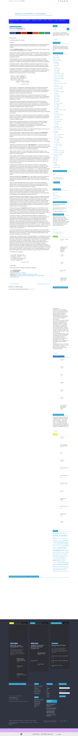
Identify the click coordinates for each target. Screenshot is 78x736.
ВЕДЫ (55, 147)
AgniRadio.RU (55, 45)
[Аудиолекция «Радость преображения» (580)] (33, 652)
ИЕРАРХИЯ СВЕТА (57, 103)
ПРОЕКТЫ (54, 159)
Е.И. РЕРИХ (56, 140)
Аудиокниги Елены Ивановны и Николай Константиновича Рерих (21, 659)
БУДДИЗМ (55, 157)
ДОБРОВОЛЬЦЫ (37, 701)
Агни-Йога (62, 437)
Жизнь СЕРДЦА (63, 270)
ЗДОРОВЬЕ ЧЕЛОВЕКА (58, 76)
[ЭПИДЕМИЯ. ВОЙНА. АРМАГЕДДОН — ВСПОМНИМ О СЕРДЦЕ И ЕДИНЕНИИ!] (56, 246)
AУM (61, 452)
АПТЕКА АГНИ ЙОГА (57, 75)
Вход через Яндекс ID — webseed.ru (7, 729)
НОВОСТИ (55, 55)
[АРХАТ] (56, 374)
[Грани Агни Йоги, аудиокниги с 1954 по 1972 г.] (12, 673)
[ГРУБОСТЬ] (56, 358)
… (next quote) (55, 39)
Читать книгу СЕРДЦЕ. (57, 231)
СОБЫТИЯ (54, 160)
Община (61, 521)
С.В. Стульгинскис (57, 145)
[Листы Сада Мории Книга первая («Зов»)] (56, 444)
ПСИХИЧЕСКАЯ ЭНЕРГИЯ (58, 91)
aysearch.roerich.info (56, 205)
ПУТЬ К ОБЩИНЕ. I (22, 273)
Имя (54, 173)
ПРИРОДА (56, 101)
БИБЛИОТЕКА (36, 704)
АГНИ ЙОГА (56, 72)
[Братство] (56, 490)
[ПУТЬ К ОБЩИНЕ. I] (33, 663)
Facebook (48, 693)
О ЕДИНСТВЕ (56, 96)
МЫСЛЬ (55, 90)
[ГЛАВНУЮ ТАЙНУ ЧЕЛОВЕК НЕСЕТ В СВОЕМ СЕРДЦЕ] (56, 277)
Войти (54, 193)
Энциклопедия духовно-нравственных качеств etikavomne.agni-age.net (50, 711)
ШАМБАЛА (56, 65)
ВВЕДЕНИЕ (56, 70)
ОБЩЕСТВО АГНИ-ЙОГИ (38, 699)
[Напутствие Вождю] (56, 482)
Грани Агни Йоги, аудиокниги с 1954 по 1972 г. (21, 674)
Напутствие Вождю (63, 483)
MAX (47, 689)
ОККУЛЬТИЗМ (56, 129)
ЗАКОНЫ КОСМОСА (57, 86)
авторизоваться (31, 289)
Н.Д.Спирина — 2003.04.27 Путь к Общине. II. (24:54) (26, 274)
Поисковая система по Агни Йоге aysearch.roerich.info (51, 708)
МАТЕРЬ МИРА (56, 81)
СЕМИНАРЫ (55, 57)
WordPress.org (55, 198)
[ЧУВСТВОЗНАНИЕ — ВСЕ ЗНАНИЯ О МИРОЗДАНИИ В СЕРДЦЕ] (56, 404)
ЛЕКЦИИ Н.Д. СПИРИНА (13, 26)
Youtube (47, 696)
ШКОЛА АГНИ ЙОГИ (56, 60)
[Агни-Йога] (56, 436)
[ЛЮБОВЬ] (56, 366)
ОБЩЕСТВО (50, 20)
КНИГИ (54, 131)
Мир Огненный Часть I (64, 467)
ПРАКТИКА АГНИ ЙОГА (58, 73)
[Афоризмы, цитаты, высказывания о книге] (18, 625)
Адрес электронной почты (58, 177)
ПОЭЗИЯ (54, 164)
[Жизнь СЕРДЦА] (56, 269)
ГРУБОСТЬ (62, 359)
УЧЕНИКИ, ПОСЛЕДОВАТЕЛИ (59, 109)
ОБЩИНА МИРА (37, 703)
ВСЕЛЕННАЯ (56, 104)
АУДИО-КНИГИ (56, 135)
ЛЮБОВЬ (62, 366)
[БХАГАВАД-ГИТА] (12, 665)
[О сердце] (56, 254)
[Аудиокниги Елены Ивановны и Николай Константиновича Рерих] (12, 657)
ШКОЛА (40, 20)
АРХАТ (61, 374)
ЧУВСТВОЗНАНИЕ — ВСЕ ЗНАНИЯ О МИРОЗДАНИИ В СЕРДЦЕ (64, 407)
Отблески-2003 (16, 277)
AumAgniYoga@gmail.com (13, 697)
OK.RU (47, 691)
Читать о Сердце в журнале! (58, 233)
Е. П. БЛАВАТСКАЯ (57, 144)
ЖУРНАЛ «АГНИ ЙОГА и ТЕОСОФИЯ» (30, 14)
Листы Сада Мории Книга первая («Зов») (64, 445)
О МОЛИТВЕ (56, 117)
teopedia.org (65, 211)
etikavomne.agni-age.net (60, 209)
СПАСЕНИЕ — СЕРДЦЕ (64, 239)
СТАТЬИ (55, 122)
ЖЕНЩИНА (56, 80)
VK (46, 686)
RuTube (47, 695)
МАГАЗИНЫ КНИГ (37, 691)
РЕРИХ (45, 20)
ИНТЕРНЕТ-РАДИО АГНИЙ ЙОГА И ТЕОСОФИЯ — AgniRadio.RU (51, 705)
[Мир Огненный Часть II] (56, 505)
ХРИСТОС (55, 116)
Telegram (48, 688)
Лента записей (55, 195)
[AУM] (56, 451)
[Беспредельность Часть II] (56, 498)
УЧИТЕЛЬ (55, 106)
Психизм (61, 389)
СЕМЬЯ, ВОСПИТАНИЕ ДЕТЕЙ (59, 83)
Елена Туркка (56, 165)
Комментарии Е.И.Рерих (58, 645)
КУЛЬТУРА (56, 63)
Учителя (55, 108)
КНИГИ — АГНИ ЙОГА (58, 134)
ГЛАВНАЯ (12, 20)
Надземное (62, 460)
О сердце (62, 254)
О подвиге (62, 382)
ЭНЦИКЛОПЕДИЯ (62, 20)
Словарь (55, 124)
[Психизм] (56, 389)
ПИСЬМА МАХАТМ (57, 137)
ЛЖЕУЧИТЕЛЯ (56, 99)
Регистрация (55, 191)
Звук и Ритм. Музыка (57, 114)
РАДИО (56, 20)
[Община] (56, 521)
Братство (62, 490)
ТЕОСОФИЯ (23, 20)
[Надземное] (56, 459)
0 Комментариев (21, 30)
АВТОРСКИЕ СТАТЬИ (57, 154)
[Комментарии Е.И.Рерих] (60, 625)
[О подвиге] (56, 381)
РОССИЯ (55, 93)
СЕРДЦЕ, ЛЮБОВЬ (57, 88)
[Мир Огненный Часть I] (56, 467)
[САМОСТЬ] (56, 397)
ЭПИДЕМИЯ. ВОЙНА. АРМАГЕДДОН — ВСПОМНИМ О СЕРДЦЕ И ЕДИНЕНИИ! (64, 249)
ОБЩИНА (55, 98)
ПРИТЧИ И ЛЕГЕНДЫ (57, 119)
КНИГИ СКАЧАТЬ (37, 689)
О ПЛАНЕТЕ (56, 94)
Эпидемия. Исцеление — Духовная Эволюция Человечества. (38, 646)
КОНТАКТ (11, 22)
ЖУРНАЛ (54, 62)
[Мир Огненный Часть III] (56, 475)
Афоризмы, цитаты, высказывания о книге (16, 645)
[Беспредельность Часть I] (56, 513)
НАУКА (55, 67)
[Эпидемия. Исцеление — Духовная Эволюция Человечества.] (39, 625)
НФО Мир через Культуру (58, 150)
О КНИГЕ (55, 132)
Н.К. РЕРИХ (56, 142)
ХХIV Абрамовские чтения (44, 283)
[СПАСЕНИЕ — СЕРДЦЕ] (56, 238)
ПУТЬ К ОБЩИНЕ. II (34, 660)
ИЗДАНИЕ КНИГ (56, 59)
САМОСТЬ (62, 397)
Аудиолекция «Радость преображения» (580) (41, 653)
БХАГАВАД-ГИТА (20, 666)
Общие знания (56, 121)
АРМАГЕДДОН (56, 68)
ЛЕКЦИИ (20, 26)
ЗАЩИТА (55, 113)
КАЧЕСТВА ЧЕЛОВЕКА (58, 78)
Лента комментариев (56, 196)
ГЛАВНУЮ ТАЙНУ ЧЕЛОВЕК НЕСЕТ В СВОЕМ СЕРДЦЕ (63, 279)
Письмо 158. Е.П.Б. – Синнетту (57, 665)
